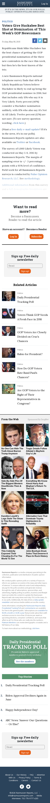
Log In (44, 4)
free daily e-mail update (25, 129)
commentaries (30, 608)
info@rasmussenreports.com (20, 795)
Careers (24, 780)
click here (18, 122)
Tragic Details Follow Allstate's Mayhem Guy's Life (36, 451)
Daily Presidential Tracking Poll (25, 685)
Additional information (15, 184)
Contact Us (36, 780)
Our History (21, 775)
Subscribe (36, 236)
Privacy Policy (24, 777)
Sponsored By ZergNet (38, 419)
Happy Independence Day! (22, 709)
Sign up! (25, 271)
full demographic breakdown (25, 189)
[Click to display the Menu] (3, 3)
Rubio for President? (30, 354)
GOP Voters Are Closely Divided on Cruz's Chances (31, 337)
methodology (32, 178)
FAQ (31, 775)
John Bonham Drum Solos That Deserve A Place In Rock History (37, 553)
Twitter (21, 142)
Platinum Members (27, 193)
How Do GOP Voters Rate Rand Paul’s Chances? (29, 373)
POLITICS (7, 21)
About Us (9, 775)
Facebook (34, 142)
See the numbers (25, 661)
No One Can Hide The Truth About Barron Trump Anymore (12, 451)
